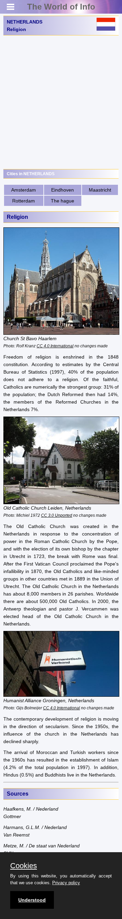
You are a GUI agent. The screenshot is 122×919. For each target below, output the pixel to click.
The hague (62, 201)
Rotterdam (23, 201)
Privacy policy (66, 882)
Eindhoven (62, 190)
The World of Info (61, 6)
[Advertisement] (61, 102)
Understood (32, 900)
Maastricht (100, 190)
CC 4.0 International (55, 346)
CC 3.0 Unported (56, 515)
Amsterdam (23, 190)
